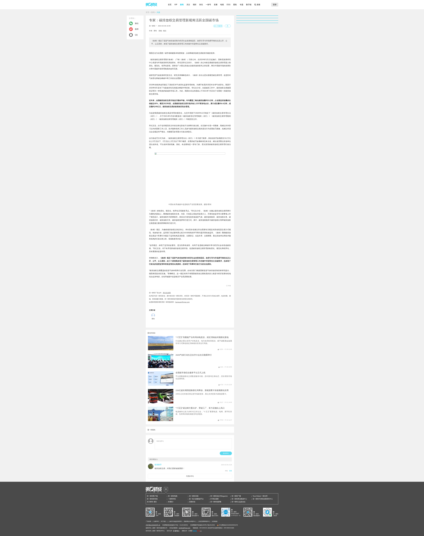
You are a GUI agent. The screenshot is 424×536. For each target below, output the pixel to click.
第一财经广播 (236, 496)
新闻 (182, 5)
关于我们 (163, 521)
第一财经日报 (193, 496)
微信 (136, 23)
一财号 (208, 5)
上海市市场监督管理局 (175, 521)
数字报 (248, 5)
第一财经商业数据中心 (239, 499)
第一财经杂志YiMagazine (219, 496)
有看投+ (171, 502)
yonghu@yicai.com (184, 528)
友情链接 (214, 521)
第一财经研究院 (152, 499)
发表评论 (226, 453)
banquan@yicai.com (182, 302)
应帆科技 (192, 502)
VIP (175, 5)
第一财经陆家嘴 (215, 502)
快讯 (201, 5)
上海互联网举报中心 (204, 521)
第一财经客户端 (152, 496)
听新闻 (219, 26)
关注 (188, 5)
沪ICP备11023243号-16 (153, 525)
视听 (194, 5)
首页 (169, 5)
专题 (241, 5)
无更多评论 (190, 476)
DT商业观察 (214, 499)
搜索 (258, 5)
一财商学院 (172, 499)
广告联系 (148, 521)
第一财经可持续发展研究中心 (263, 499)
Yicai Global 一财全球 (260, 496)
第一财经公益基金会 (238, 502)
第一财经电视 (172, 496)
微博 (136, 29)
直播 (215, 5)
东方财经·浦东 (152, 502)
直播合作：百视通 (187, 531)
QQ (136, 35)
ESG (228, 5)
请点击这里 (167, 293)
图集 (235, 5)
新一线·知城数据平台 (196, 499)
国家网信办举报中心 (190, 521)
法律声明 (156, 521)
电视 (222, 5)
